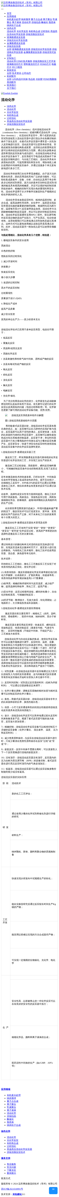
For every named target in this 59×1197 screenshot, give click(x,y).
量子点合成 (12, 1101)
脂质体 (10, 1122)
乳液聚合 (11, 1107)
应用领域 (5, 1089)
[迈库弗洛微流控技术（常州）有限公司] (29, 4)
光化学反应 (12, 112)
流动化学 (11, 109)
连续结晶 (11, 1116)
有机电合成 (12, 115)
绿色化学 (11, 106)
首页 (9, 13)
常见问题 (11, 1167)
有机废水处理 (14, 1095)
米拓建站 (17, 1194)
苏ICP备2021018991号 (12, 1189)
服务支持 (5, 1158)
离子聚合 (11, 1104)
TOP (53, 1189)
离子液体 (11, 1110)
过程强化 (11, 118)
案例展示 (11, 1173)
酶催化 (10, 1119)
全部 (9, 49)
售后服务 (11, 1164)
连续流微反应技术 (16, 124)
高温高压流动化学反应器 (19, 121)
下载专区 (11, 1170)
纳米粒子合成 (14, 1125)
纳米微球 (11, 1098)
